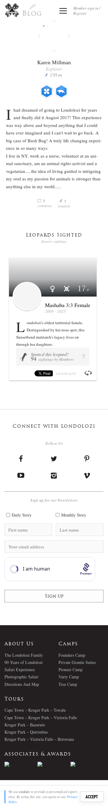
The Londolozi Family (23, 655)
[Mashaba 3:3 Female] (27, 296)
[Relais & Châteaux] (87, 764)
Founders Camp (71, 655)
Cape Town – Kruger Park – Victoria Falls (40, 717)
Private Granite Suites (77, 662)
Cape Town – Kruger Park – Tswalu (35, 710)
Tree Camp (67, 684)
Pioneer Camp (70, 669)
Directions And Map (21, 684)
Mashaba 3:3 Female (67, 305)
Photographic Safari (21, 677)
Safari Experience (19, 669)
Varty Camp (68, 677)
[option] (21, 764)
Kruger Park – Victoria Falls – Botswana (39, 739)
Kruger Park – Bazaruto (24, 725)
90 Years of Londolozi (23, 662)
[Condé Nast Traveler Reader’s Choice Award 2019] (21, 764)
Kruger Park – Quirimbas (26, 732)
